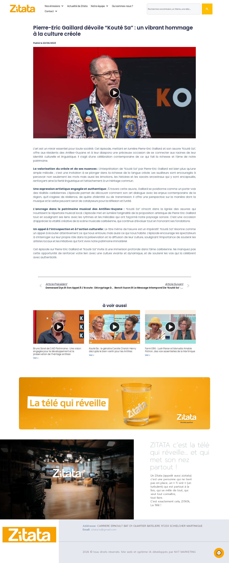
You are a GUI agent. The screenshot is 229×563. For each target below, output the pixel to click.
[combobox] (173, 9)
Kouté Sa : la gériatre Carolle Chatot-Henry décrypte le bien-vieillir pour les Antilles (112, 350)
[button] (54, 6)
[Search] (207, 9)
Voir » (35, 357)
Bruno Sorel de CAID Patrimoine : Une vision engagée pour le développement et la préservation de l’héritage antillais (57, 351)
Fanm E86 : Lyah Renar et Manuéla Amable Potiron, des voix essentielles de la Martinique (170, 350)
